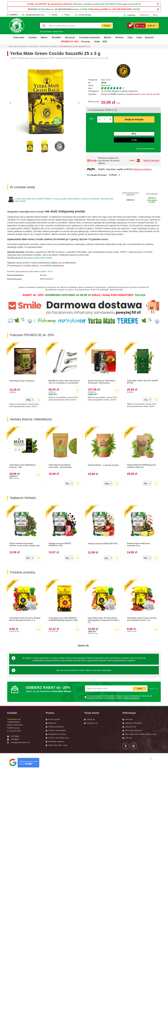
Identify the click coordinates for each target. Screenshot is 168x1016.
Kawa (139, 37)
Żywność (149, 37)
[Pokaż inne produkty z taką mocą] (131, 88)
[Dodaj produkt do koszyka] (38, 399)
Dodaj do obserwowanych (145, 149)
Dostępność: (93, 91)
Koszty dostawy (85, 15)
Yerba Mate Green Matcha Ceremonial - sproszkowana (60, 466)
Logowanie (131, 15)
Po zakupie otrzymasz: (97, 175)
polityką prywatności (131, 698)
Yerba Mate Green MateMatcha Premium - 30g (22, 466)
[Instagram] (133, 746)
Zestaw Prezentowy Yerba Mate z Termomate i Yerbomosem (102, 382)
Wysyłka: (92, 94)
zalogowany (106, 670)
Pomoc (67, 15)
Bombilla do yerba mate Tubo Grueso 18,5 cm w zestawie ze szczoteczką (64, 382)
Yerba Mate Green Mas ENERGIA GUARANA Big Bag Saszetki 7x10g (63, 619)
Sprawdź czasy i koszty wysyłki (146, 94)
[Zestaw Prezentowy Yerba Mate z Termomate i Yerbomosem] (104, 361)
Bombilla (56, 37)
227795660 (15, 736)
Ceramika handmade (89, 37)
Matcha (107, 37)
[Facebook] (125, 746)
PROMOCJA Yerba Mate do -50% (44, 9)
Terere (50, 271)
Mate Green (106, 80)
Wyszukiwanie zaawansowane (51, 32)
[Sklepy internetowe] (150, 758)
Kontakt (54, 15)
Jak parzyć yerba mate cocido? (38, 258)
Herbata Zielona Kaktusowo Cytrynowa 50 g (138, 544)
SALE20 (136, 9)
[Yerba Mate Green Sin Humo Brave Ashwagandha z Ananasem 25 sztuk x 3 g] (104, 599)
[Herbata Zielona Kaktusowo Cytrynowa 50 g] (143, 524)
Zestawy (32, 37)
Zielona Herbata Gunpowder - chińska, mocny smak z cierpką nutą (24, 544)
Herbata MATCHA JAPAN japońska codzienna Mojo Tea (141, 466)
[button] (157, 15)
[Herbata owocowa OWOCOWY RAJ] (104, 524)
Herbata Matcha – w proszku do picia (103, 465)
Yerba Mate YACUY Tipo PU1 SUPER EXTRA (142, 382)
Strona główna (22, 46)
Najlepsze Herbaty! (23, 498)
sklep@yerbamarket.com (34, 15)
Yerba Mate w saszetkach (49, 46)
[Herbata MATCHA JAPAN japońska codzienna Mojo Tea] (143, 446)
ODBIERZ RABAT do (48, 689)
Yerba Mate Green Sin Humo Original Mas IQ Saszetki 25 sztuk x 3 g (24, 619)
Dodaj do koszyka (134, 119)
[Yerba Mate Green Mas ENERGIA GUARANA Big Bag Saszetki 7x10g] (64, 599)
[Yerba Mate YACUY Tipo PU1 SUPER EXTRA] (143, 361)
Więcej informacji (151, 160)
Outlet (97, 41)
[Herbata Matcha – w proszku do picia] (104, 446)
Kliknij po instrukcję (142, 169)
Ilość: (92, 118)
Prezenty (85, 41)
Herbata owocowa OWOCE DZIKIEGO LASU (60, 544)
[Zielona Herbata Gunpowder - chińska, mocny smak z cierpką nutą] (25, 524)
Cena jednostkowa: (96, 110)
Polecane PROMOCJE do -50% (32, 335)
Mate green (106, 85)
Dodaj (139, 689)
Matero (44, 37)
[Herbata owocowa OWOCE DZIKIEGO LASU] (64, 524)
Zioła (129, 37)
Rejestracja (144, 15)
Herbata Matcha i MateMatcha (31, 419)
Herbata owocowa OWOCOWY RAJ (102, 543)
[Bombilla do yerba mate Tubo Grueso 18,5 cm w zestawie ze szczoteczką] (64, 361)
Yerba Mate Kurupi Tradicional (21, 381)
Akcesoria (70, 37)
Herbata (119, 37)
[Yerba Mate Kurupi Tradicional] (25, 361)
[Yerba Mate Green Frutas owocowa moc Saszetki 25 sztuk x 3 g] (143, 599)
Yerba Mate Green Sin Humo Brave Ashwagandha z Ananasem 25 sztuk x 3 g (103, 620)
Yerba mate (18, 37)
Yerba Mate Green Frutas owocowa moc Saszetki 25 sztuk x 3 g (141, 619)
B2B (105, 41)
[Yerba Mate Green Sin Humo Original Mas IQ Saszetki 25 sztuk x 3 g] (25, 599)
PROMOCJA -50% (69, 41)
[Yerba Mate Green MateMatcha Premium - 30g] (25, 446)
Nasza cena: (93, 101)
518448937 (13, 15)
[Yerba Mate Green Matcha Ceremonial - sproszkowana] (64, 446)
